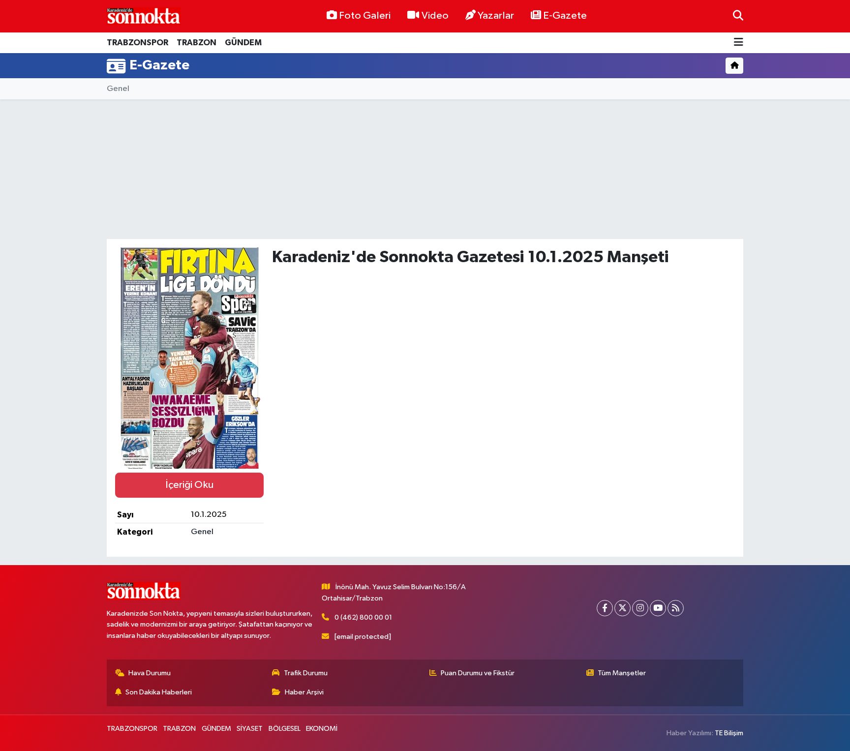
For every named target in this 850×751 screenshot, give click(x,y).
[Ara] (738, 16)
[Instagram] (640, 608)
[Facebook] (605, 608)
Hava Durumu (149, 673)
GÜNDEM (243, 42)
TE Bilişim (729, 733)
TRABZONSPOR (137, 42)
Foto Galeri (365, 15)
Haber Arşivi (304, 692)
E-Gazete (565, 15)
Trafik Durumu (306, 673)
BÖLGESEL (285, 728)
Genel (118, 89)
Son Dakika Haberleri (158, 692)
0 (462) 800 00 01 (363, 617)
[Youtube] (658, 608)
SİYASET (250, 728)
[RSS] (676, 608)
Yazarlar (496, 15)
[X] (622, 608)
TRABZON (196, 42)
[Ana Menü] (738, 43)
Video (435, 15)
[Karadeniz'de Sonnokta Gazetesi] (144, 16)
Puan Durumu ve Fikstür (478, 673)
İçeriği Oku (189, 485)
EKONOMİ (321, 728)
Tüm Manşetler (622, 673)
